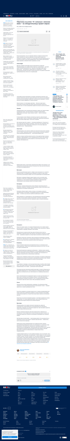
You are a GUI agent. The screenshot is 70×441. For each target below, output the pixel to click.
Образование (33, 403)
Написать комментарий (24, 31)
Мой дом (33, 398)
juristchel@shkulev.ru (27, 430)
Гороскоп (31, 13)
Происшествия (46, 397)
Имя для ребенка (32, 353)
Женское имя (46, 353)
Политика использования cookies (40, 431)
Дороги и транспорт (21, 398)
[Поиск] (61, 16)
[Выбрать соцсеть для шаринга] (49, 31)
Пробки (40, 13)
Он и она (44, 392)
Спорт (56, 392)
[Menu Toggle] (4, 16)
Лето (32, 397)
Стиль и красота (58, 393)
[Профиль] (66, 16)
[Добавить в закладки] (47, 31)
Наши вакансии (6, 395)
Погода (16, 13)
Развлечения (45, 400)
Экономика (57, 398)
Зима (32, 392)
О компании (5, 393)
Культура (33, 395)
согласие (6, 434)
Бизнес (19, 393)
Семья (44, 403)
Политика (45, 395)
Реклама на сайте (6, 392)
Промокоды (50, 13)
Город (19, 397)
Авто (19, 392)
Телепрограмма (22, 13)
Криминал (33, 393)
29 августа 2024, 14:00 (20, 28)
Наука (32, 400)
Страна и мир (57, 395)
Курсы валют (36, 13)
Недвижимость (6, 13)
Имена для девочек (24, 353)
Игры (47, 13)
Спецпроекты (57, 400)
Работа (44, 398)
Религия (44, 402)
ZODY (44, 13)
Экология (56, 397)
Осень (44, 393)
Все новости (9, 21)
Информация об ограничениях (40, 429)
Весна (19, 395)
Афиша (27, 13)
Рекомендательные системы (40, 432)
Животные (20, 402)
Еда (18, 400)
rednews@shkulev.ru (15, 429)
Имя (18, 353)
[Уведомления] (63, 16)
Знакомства (12, 13)
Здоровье (20, 403)
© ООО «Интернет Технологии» (19, 437)
